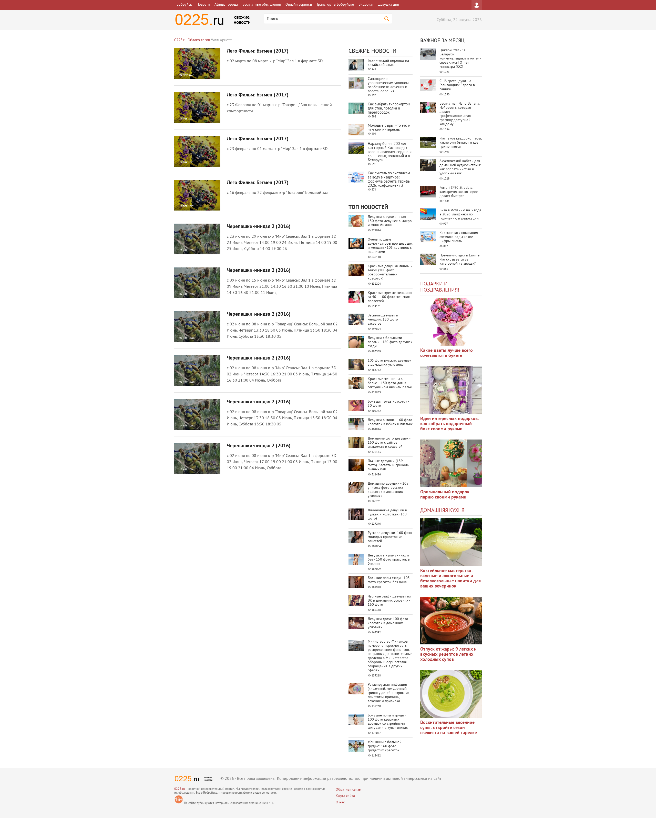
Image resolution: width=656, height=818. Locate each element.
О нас (340, 802)
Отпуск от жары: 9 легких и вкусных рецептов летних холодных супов (448, 654)
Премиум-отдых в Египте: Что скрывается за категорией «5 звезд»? (459, 259)
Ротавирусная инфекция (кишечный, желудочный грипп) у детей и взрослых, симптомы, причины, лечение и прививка (389, 693)
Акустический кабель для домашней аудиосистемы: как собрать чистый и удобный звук (460, 167)
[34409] (451, 463)
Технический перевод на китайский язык (388, 62)
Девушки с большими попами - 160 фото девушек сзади (390, 342)
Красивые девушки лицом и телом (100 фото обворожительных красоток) (390, 272)
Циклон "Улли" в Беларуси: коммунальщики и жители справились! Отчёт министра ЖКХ (460, 58)
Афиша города (226, 5)
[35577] (451, 322)
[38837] (451, 542)
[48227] (451, 390)
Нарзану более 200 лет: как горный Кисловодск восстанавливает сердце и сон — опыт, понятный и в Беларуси (390, 152)
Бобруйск (184, 5)
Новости (203, 5)
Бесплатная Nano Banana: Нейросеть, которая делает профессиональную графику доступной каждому (459, 114)
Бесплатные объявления (261, 5)
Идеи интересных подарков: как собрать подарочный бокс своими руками (449, 424)
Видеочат (366, 5)
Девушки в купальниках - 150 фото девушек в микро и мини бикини (390, 221)
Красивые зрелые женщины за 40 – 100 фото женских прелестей (390, 297)
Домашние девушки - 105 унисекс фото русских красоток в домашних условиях (388, 490)
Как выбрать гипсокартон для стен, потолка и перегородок (389, 108)
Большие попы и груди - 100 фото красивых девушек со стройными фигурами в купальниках (388, 721)
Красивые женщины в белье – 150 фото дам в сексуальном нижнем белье (390, 383)
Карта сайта (345, 796)
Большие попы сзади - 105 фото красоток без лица (389, 580)
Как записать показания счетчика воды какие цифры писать (458, 237)
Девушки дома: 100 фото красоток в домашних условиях (388, 623)
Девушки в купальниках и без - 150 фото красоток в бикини (389, 559)
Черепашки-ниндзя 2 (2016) (259, 226)
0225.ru (179, 789)
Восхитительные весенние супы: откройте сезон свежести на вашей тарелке (448, 728)
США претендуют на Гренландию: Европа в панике (457, 85)
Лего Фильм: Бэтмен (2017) (258, 51)
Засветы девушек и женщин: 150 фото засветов (383, 319)
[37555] (451, 620)
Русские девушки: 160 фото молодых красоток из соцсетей (390, 537)
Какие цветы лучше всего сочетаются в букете (446, 353)
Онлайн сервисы (298, 5)
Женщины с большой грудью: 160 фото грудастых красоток (385, 746)
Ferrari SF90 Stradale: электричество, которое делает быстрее (458, 192)
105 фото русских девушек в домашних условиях (389, 362)
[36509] (451, 694)
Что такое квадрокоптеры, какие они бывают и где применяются (460, 142)
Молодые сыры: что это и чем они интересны (389, 127)
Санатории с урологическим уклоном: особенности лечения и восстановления (388, 85)
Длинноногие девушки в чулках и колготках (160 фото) (387, 514)
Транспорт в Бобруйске (335, 5)
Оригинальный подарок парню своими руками (444, 494)
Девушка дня (388, 5)
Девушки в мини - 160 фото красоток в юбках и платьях (390, 422)
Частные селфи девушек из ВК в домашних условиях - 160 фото (389, 600)
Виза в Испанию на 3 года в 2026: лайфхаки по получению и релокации (460, 214)
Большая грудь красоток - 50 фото (388, 404)
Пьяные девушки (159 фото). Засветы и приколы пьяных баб (388, 465)
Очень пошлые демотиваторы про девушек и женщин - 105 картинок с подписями (390, 245)
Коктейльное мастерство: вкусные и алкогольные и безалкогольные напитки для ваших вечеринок (450, 578)
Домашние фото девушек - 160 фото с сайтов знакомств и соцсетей (389, 442)
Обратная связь (348, 789)
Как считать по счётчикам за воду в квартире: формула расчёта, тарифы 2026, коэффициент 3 (389, 179)
